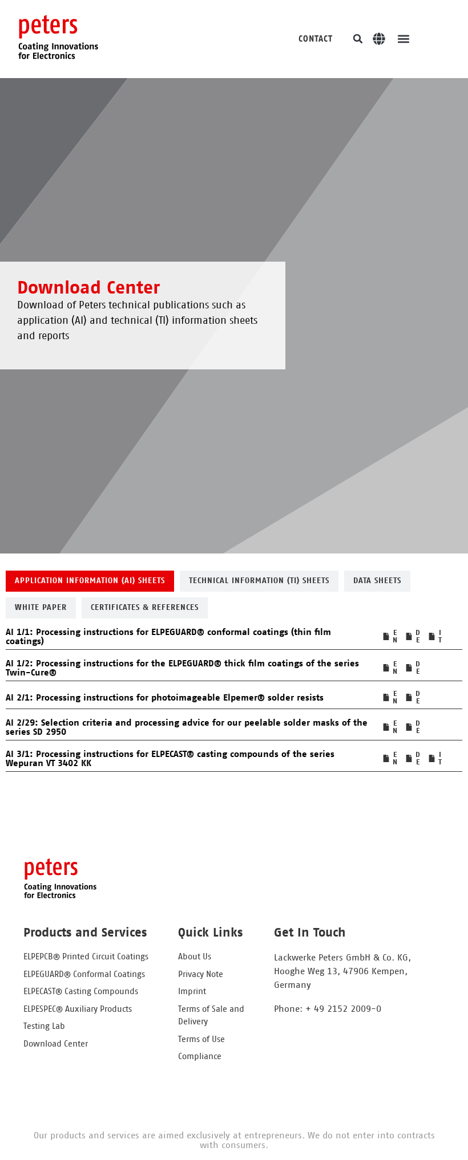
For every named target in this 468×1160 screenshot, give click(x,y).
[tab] (90, 581)
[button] (357, 38)
